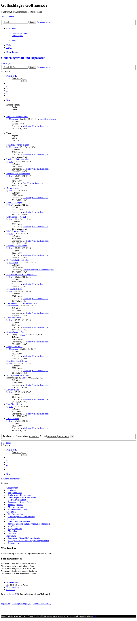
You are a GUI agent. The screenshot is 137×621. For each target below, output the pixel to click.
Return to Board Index (10, 479)
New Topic (6, 63)
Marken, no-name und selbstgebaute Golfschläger (29, 524)
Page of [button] (11, 76)
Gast (11, 161)
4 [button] (6, 91)
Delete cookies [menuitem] (12, 587)
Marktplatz (12, 531)
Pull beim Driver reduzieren (18, 173)
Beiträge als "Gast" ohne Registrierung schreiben (28, 540)
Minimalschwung (15, 507)
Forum (15, 582)
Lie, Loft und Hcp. (16, 514)
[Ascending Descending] (63, 436)
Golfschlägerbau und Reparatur (23, 57)
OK (95, 616)
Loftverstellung (12, 390)
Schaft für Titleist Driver (16, 361)
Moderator (13, 119)
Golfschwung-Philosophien (19, 495)
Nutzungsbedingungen (21, 603)
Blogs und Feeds (15, 528)
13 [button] (7, 98)
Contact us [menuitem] (10, 589)
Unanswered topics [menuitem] (20, 33)
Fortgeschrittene (15, 492)
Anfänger (12, 490)
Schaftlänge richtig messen (17, 145)
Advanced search (44, 22)
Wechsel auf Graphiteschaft (18, 159)
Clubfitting (11, 512)
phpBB (15, 594)
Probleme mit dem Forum (17, 116)
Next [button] (8, 100)
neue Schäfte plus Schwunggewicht (21, 274)
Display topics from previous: (16, 436)
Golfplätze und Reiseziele (19, 521)
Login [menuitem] (9, 47)
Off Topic (12, 533)
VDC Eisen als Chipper (16, 231)
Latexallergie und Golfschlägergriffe (21, 303)
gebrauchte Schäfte (14, 289)
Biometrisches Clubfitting (19, 509)
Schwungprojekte (15, 504)
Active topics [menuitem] (17, 35)
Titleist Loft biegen (14, 202)
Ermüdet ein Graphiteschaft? (18, 260)
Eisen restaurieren (13, 318)
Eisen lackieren (12, 418)
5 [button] (6, 93)
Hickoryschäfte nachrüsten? (18, 375)
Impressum (11, 536)
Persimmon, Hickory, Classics (20, 502)
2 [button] (6, 86)
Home (9, 582)
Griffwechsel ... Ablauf (16, 217)
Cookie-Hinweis (15, 543)
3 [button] (6, 88)
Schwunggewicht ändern (16, 246)
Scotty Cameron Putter (16, 332)
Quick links (11, 28)
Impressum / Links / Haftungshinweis (24, 538)
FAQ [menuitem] (8, 45)
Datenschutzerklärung (42, 603)
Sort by (43, 436)
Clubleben (10, 519)
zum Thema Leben (48, 119)
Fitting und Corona (14, 346)
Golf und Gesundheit (17, 500)
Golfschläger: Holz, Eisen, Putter (22, 497)
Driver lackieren (13, 188)
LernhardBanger (30, 270)
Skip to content (7, 16)
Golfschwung (12, 488)
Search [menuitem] (15, 40)
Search (32, 22)
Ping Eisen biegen (14, 404)
